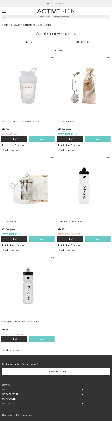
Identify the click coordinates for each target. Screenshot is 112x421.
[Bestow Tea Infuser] (83, 87)
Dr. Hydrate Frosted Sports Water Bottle (20, 321)
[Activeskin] (56, 11)
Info (14, 138)
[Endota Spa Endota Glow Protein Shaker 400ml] (27, 87)
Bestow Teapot (8, 221)
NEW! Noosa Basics (56, 3)
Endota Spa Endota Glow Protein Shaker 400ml (23, 121)
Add (41, 138)
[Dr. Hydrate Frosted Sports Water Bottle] (27, 287)
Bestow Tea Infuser (66, 121)
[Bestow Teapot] (27, 187)
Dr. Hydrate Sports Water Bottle (72, 221)
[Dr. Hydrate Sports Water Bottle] (83, 187)
